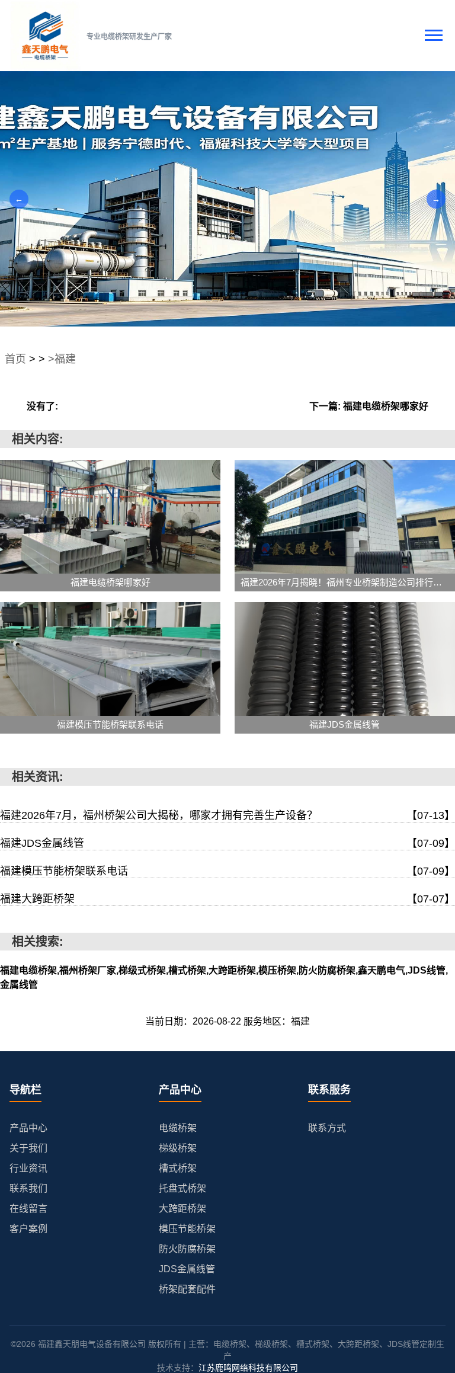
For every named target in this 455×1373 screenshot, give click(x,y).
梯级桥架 (178, 1148)
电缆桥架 (178, 1128)
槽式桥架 (178, 1168)
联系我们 (28, 1188)
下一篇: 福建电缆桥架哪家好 (368, 406)
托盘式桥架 (182, 1188)
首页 (15, 359)
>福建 (62, 359)
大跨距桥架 (182, 1209)
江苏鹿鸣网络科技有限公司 (248, 1367)
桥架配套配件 (187, 1289)
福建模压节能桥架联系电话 (227, 871)
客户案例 (28, 1229)
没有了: (42, 406)
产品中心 (28, 1128)
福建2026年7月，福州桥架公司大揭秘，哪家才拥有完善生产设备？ (227, 815)
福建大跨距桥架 (227, 899)
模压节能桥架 (187, 1229)
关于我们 (28, 1148)
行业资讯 (28, 1168)
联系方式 (327, 1128)
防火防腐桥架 (187, 1249)
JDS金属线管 (187, 1269)
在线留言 (28, 1209)
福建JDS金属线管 (227, 843)
